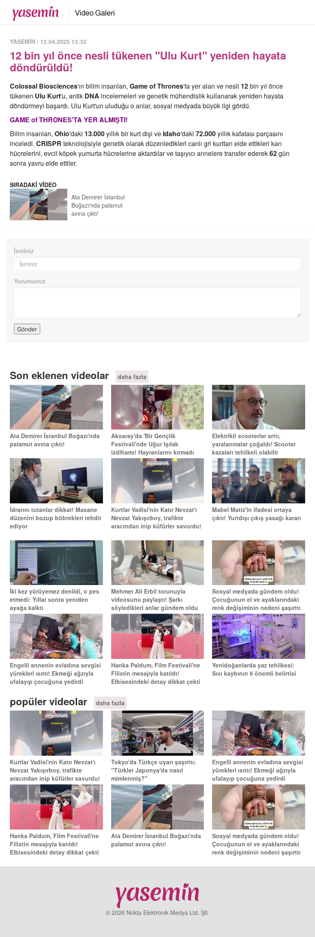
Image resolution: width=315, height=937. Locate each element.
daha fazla (132, 377)
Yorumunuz (30, 281)
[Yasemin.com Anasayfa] (33, 11)
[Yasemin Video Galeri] (90, 11)
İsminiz (24, 251)
